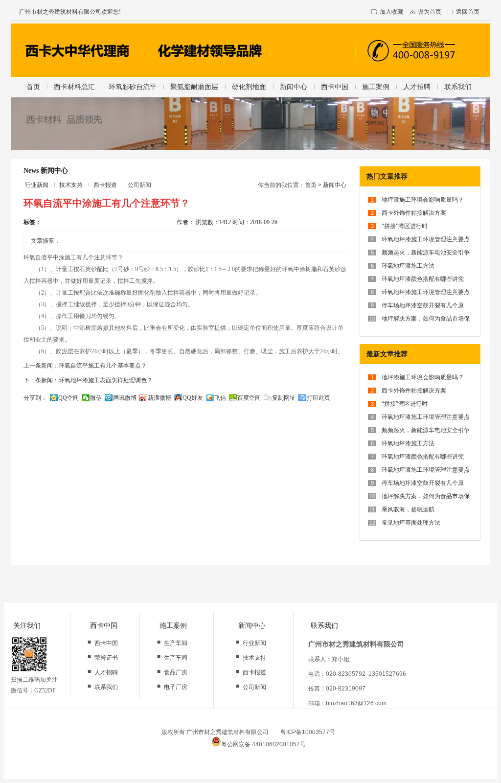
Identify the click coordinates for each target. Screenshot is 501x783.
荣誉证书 (106, 657)
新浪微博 (159, 397)
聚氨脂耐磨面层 (194, 87)
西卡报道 (105, 185)
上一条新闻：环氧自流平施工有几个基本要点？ (85, 365)
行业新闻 (36, 185)
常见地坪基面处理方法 (411, 522)
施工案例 (375, 87)
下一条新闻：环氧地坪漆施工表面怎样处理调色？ (88, 380)
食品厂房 (175, 672)
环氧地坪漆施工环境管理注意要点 (426, 239)
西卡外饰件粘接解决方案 (414, 212)
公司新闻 (139, 185)
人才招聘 (417, 87)
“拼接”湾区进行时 (405, 226)
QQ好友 (192, 397)
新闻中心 (293, 87)
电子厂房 (175, 687)
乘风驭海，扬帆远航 (408, 509)
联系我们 (458, 87)
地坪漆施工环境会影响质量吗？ (423, 199)
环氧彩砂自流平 (133, 87)
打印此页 (318, 397)
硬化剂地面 (249, 87)
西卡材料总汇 (74, 87)
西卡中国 (334, 87)
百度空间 (249, 397)
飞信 (220, 397)
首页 (33, 87)
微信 (96, 397)
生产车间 (175, 643)
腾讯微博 (125, 397)
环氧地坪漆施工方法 (408, 265)
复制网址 (284, 397)
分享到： (35, 397)
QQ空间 (68, 397)
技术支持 (71, 185)
